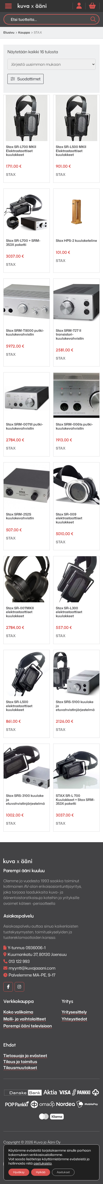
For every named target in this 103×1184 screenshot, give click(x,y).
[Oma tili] (78, 6)
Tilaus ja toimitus (20, 1061)
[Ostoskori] (92, 6)
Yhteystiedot (74, 1019)
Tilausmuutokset (20, 1067)
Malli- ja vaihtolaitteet (24, 1019)
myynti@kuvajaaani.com (32, 968)
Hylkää (40, 1172)
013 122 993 (19, 961)
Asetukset (63, 1172)
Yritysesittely (74, 1012)
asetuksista (43, 1163)
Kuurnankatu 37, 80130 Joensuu (37, 954)
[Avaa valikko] (8, 6)
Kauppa (24, 32)
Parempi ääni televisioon (27, 1026)
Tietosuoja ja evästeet (25, 1055)
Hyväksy (18, 1172)
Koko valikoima (18, 1012)
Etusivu (8, 32)
